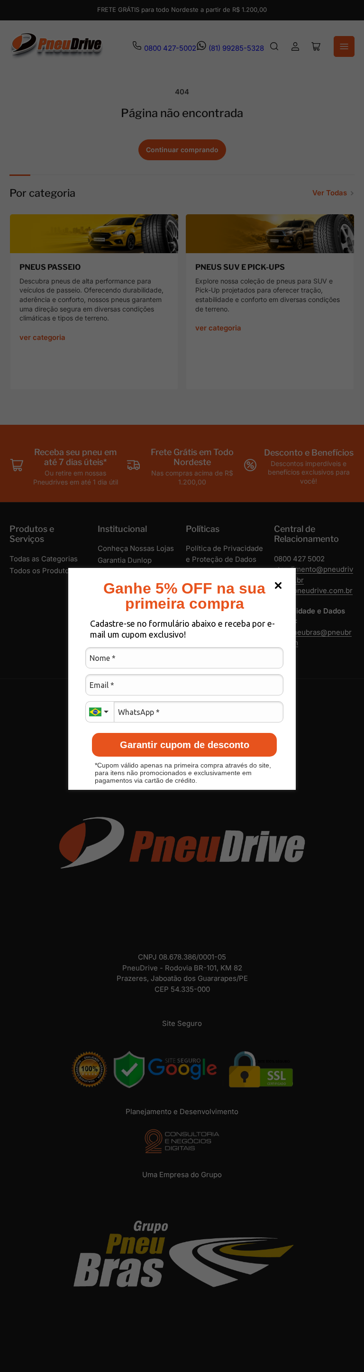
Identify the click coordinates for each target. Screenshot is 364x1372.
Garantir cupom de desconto (184, 745)
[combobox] (99, 712)
